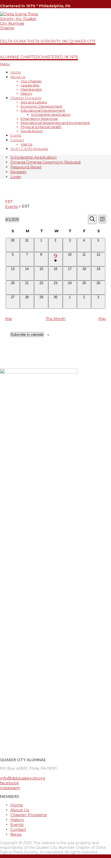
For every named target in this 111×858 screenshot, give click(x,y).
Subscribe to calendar (27, 334)
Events (11, 206)
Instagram (10, 787)
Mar (8, 318)
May (102, 318)
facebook (9, 782)
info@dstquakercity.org (22, 778)
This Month (55, 318)
